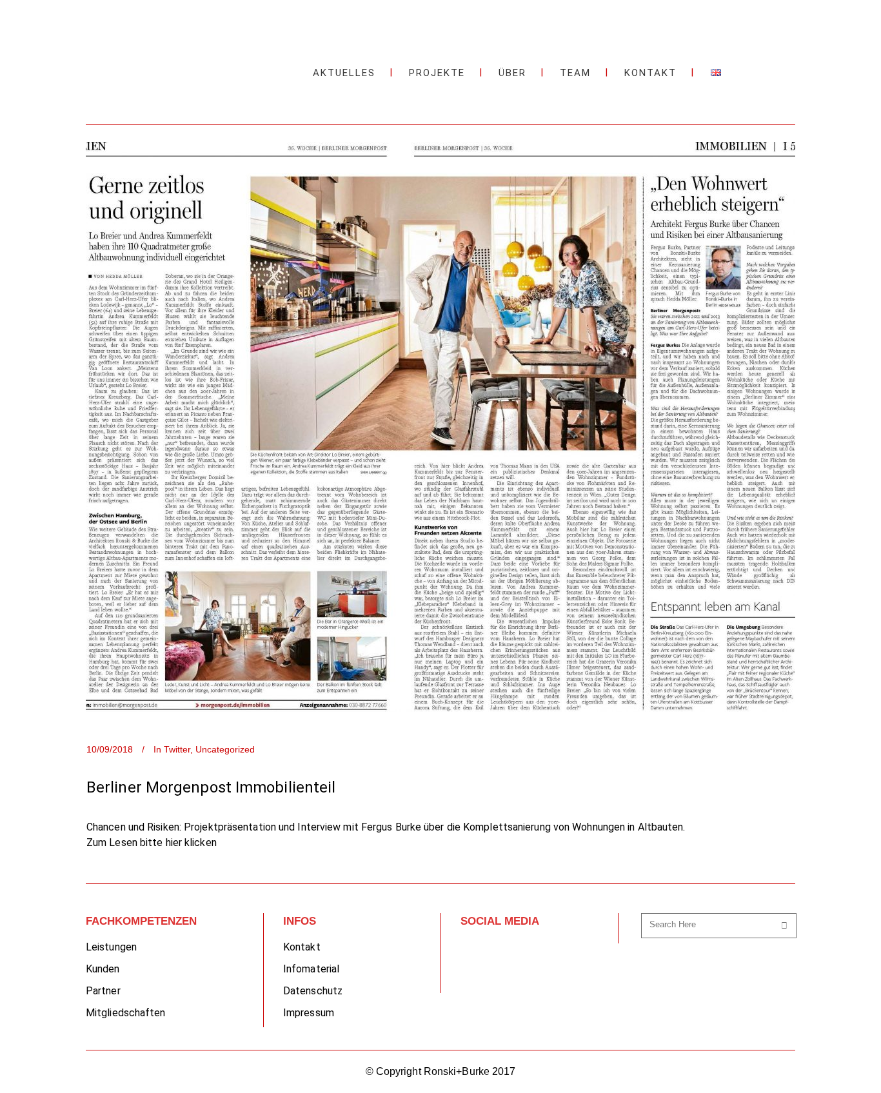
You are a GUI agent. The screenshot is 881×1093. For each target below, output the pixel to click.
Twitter (177, 749)
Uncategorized (225, 749)
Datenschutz (312, 991)
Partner (103, 991)
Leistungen (111, 947)
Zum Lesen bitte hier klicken (151, 842)
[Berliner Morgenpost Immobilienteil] (440, 427)
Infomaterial (311, 969)
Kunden (103, 969)
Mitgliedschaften (126, 1013)
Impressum (308, 1013)
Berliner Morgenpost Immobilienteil (210, 787)
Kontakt (302, 947)
